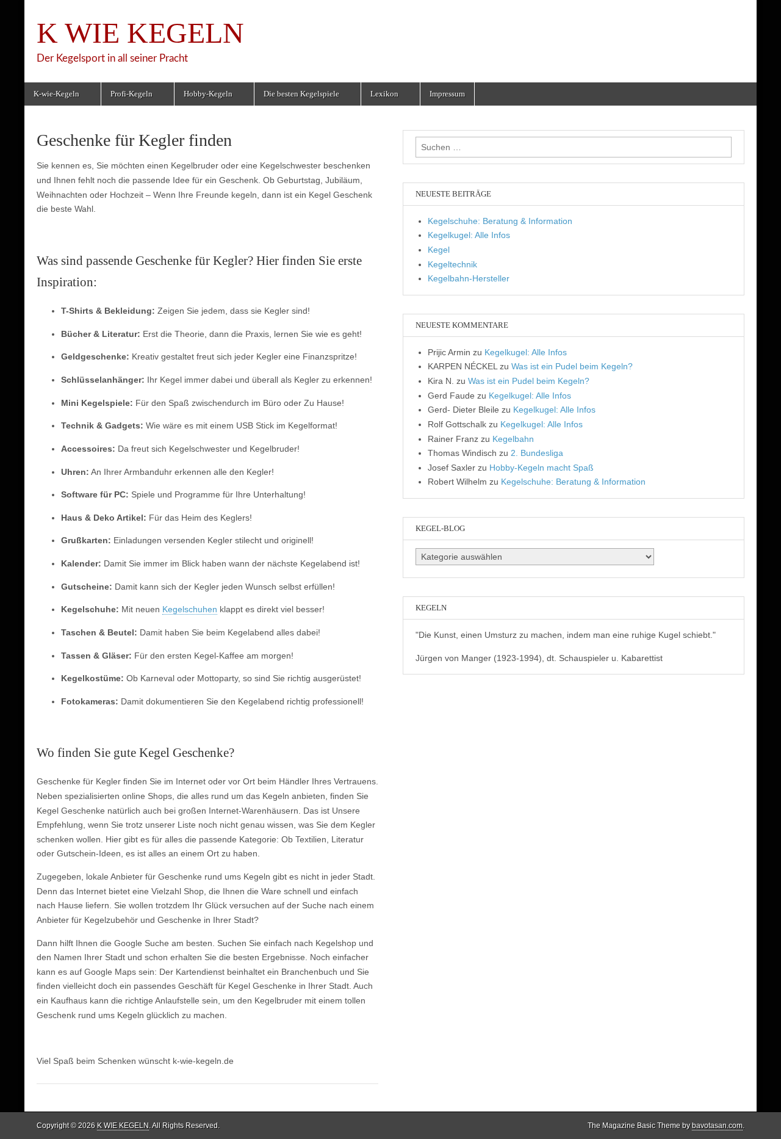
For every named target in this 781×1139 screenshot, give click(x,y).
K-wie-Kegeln (56, 93)
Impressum (447, 93)
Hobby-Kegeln (208, 93)
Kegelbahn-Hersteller (468, 278)
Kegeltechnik (452, 264)
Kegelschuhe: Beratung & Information (500, 221)
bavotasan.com (717, 1125)
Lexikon (384, 93)
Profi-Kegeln (131, 93)
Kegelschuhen (189, 609)
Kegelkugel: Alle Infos (469, 235)
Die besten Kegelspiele (301, 93)
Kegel (439, 250)
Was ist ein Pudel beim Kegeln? (572, 366)
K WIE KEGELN (140, 32)
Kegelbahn (513, 439)
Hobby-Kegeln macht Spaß (541, 467)
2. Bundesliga (537, 453)
